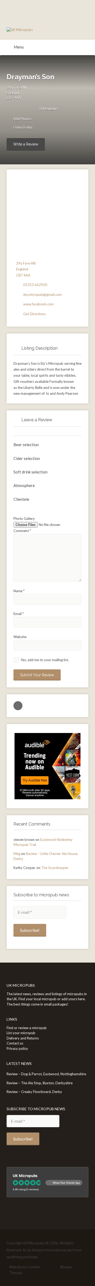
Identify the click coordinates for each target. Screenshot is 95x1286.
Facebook (46, 1267)
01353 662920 (35, 285)
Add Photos (22, 119)
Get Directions (34, 314)
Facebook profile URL (17, 705)
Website (19, 637)
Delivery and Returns (23, 1038)
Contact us (15, 1043)
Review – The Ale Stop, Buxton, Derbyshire (40, 1083)
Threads (15, 1273)
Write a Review (25, 144)
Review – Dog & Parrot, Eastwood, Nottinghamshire (46, 1074)
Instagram (54, 1267)
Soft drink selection (30, 471)
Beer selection (26, 444)
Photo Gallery (24, 518)
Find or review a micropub (27, 1028)
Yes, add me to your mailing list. (44, 660)
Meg (16, 854)
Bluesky (66, 1267)
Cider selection (26, 458)
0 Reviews (49, 108)
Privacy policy (17, 1048)
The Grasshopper (54, 868)
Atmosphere (24, 485)
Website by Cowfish (24, 1267)
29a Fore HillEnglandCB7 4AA (16, 92)
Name (19, 591)
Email (18, 614)
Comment (22, 531)
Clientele (21, 499)
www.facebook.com (38, 304)
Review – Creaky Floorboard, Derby (34, 1092)
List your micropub (21, 1033)
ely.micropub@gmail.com (42, 294)
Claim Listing (22, 127)
